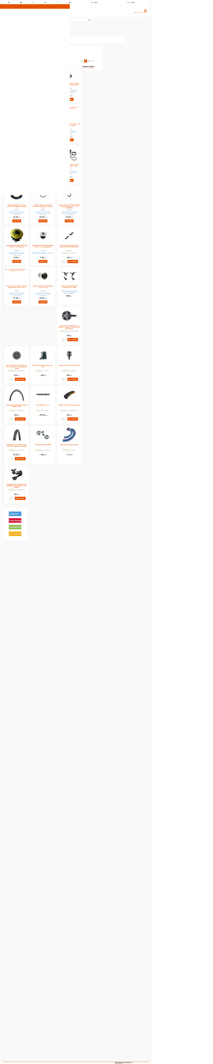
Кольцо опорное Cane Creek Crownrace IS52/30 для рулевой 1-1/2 (16, 206)
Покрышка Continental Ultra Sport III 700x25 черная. (16, 405)
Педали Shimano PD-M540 (43, 444)
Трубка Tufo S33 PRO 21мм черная (69, 405)
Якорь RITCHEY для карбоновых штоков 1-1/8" (43, 286)
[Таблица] (92, 61)
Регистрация (144, 12)
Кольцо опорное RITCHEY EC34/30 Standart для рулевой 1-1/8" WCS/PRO (69, 206)
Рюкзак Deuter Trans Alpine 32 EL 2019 (43, 366)
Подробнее (16, 221)
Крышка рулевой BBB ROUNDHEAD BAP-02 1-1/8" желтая (16, 246)
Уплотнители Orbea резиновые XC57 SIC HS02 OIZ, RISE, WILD (69, 246)
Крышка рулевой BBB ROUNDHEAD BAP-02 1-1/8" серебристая (43, 246)
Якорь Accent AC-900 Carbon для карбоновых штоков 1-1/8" (16, 286)
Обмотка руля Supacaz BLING (69, 444)
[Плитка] (85, 61)
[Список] (89, 61)
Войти (138, 12)
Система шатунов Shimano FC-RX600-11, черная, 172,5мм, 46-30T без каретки (69, 327)
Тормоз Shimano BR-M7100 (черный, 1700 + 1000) (69, 286)
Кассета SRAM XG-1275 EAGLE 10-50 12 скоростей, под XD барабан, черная (16, 367)
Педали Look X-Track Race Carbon (69, 365)
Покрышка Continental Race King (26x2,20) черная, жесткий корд (17, 445)
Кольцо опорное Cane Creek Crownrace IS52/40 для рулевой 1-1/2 (43, 206)
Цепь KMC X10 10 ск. (43, 405)
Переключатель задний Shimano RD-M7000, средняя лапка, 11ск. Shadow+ (17, 486)
